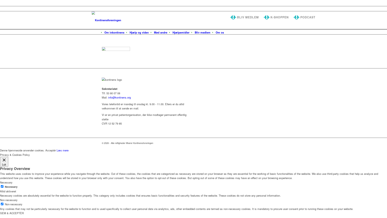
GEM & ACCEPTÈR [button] (12, 213)
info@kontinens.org (119, 97)
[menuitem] (114, 32)
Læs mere (63, 150)
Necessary (11, 187)
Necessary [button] (6, 182)
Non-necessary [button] (9, 200)
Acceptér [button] (50, 150)
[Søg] (229, 32)
